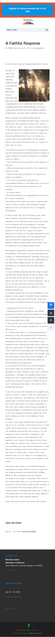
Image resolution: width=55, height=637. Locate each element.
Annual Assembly (29, 531)
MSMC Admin (13, 48)
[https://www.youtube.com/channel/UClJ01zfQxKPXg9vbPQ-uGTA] (51, 320)
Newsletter (10, 609)
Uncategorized (38, 48)
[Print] (51, 313)
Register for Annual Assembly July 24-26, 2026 (27, 10)
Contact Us (10, 570)
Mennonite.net (35, 633)
